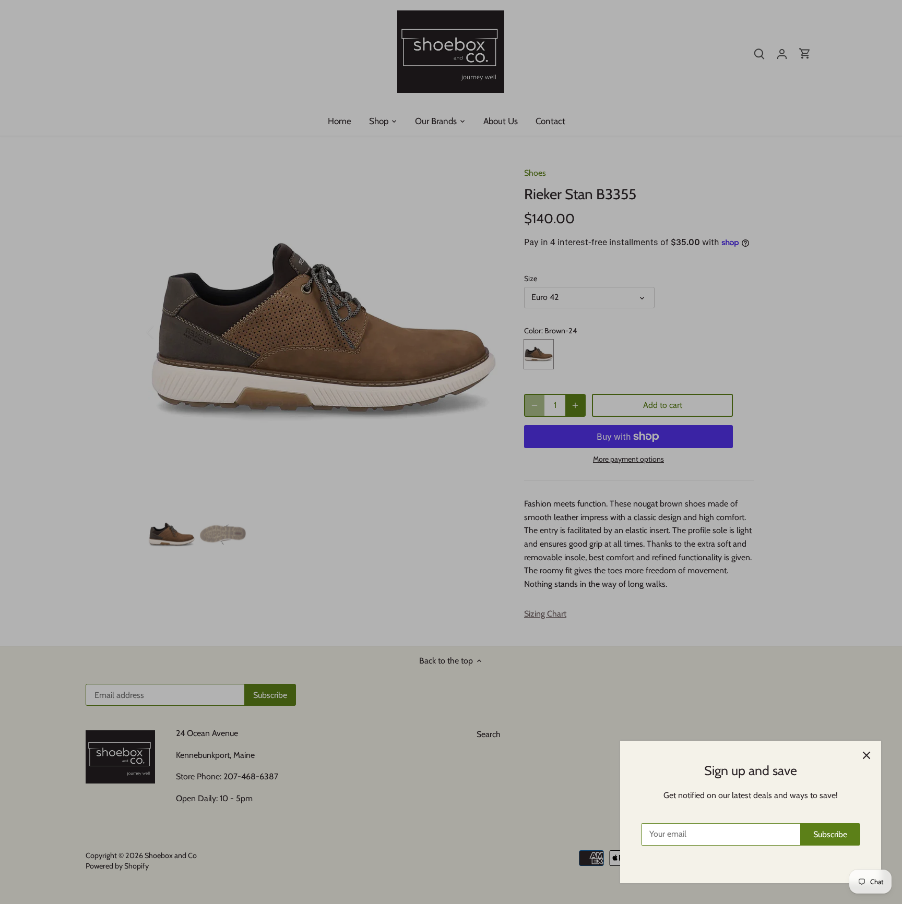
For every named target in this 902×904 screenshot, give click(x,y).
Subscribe (830, 834)
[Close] (866, 755)
